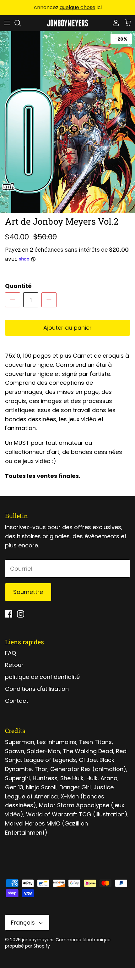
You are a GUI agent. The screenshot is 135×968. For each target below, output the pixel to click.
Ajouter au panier (67, 328)
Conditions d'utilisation (37, 689)
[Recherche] (21, 23)
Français (23, 922)
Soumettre (28, 592)
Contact (16, 701)
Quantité (18, 286)
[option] (67, 122)
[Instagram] (20, 614)
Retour (14, 665)
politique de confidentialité (42, 677)
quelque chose (77, 7)
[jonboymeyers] (67, 23)
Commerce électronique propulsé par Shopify (58, 943)
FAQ (10, 653)
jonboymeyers (37, 940)
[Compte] (114, 23)
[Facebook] (8, 614)
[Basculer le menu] (7, 23)
